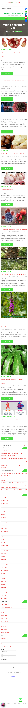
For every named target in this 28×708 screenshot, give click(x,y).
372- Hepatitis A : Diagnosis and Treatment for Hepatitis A (14, 274)
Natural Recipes (4, 621)
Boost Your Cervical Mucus (7, 473)
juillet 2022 (3, 576)
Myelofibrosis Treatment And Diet (8, 489)
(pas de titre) (4, 450)
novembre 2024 (4, 525)
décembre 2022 (4, 562)
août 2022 (3, 573)
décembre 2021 (4, 590)
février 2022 (4, 584)
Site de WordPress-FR (6, 646)
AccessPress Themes (14, 705)
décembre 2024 (4, 522)
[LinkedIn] (26, 14)
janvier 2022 (4, 587)
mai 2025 (3, 511)
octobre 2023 (4, 548)
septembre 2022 (4, 570)
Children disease (5, 604)
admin (24, 231)
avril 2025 (3, 514)
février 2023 (4, 556)
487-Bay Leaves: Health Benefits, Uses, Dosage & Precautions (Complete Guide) (12, 454)
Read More (7, 73)
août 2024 (3, 534)
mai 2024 (3, 542)
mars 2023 (3, 553)
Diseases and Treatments (6, 607)
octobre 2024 (4, 528)
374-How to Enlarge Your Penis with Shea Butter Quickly (13, 153)
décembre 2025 (4, 500)
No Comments (8, 60)
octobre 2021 (4, 595)
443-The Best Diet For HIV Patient (19, 482)
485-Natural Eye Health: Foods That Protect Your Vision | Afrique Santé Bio (14, 461)
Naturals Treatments (5, 624)
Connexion (3, 638)
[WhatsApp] (26, 11)
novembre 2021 (4, 592)
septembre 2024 (4, 531)
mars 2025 (3, 517)
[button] (3, 705)
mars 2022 (3, 581)
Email (2, 654)
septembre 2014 (4, 598)
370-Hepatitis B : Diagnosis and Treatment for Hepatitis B (14, 229)
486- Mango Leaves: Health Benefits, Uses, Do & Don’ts (13, 458)
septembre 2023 (4, 550)
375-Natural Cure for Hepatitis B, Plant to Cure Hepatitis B (14, 116)
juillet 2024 (3, 536)
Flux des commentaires (6, 643)
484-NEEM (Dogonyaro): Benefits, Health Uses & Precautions (12, 466)
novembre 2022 (4, 564)
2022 (11, 31)
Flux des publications (5, 641)
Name (2, 649)
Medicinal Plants (4, 618)
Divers (2, 610)
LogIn (19, 2)
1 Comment (7, 427)
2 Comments (8, 88)
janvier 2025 (4, 520)
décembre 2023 (4, 545)
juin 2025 (3, 508)
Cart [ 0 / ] (10, 2)
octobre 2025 (4, 506)
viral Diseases (4, 629)
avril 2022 (3, 578)
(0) (16, 2)
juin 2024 (3, 539)
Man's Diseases (4, 615)
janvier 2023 (4, 559)
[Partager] (26, 20)
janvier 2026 (4, 497)
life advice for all (4, 612)
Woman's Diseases (5, 632)
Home (8, 31)
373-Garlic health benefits (7, 189)
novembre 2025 (4, 503)
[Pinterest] (26, 17)
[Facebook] (26, 8)
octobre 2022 (4, 567)
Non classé (3, 626)
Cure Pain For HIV (5, 478)
